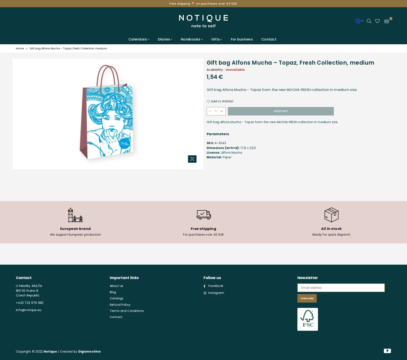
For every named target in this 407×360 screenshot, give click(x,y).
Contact (268, 39)
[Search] (369, 21)
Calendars (137, 39)
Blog (113, 292)
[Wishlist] (377, 21)
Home (20, 48)
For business (242, 39)
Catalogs (117, 298)
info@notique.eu (28, 310)
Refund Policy (120, 305)
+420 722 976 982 (29, 303)
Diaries (164, 39)
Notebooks (191, 39)
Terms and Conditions (127, 311)
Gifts (215, 39)
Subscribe (307, 298)
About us (116, 286)
